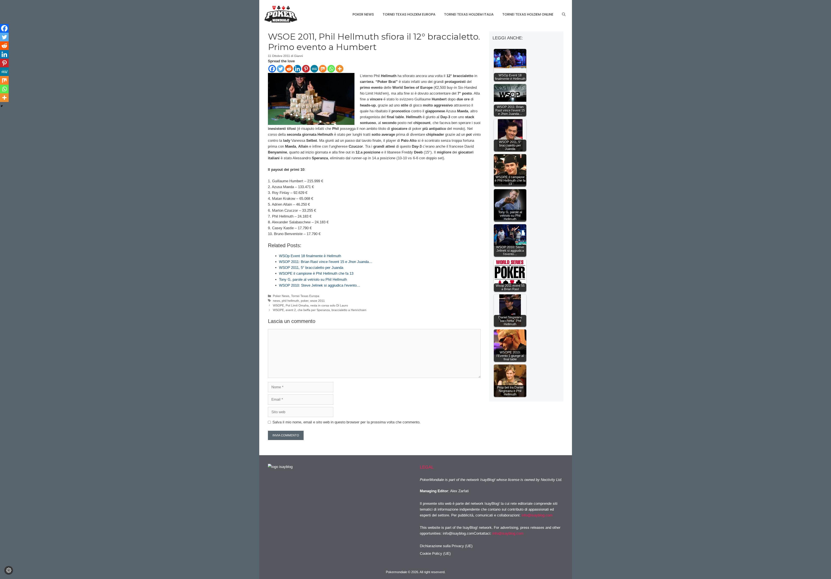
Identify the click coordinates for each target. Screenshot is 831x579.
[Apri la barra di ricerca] (564, 14)
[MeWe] (314, 69)
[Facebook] (272, 69)
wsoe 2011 (317, 300)
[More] (339, 69)
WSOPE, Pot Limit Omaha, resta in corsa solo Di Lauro (310, 305)
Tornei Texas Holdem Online (527, 14)
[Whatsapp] (331, 69)
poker (304, 300)
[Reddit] (289, 69)
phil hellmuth (290, 300)
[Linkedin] (297, 69)
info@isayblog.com (537, 515)
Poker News (363, 14)
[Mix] (323, 69)
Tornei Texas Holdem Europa (409, 14)
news (276, 300)
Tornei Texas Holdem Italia (469, 14)
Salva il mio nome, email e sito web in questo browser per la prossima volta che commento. (346, 422)
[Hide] (1, 106)
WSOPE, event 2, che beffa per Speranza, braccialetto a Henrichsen (319, 310)
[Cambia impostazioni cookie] (8, 570)
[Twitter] (280, 69)
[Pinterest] (306, 69)
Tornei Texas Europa (305, 296)
